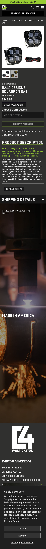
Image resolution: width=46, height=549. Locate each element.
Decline (22, 535)
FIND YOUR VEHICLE (23, 13)
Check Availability (14, 104)
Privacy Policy (11, 521)
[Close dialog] (41, 485)
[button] (32, 7)
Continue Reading (14, 189)
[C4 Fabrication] (15, 7)
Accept (22, 528)
